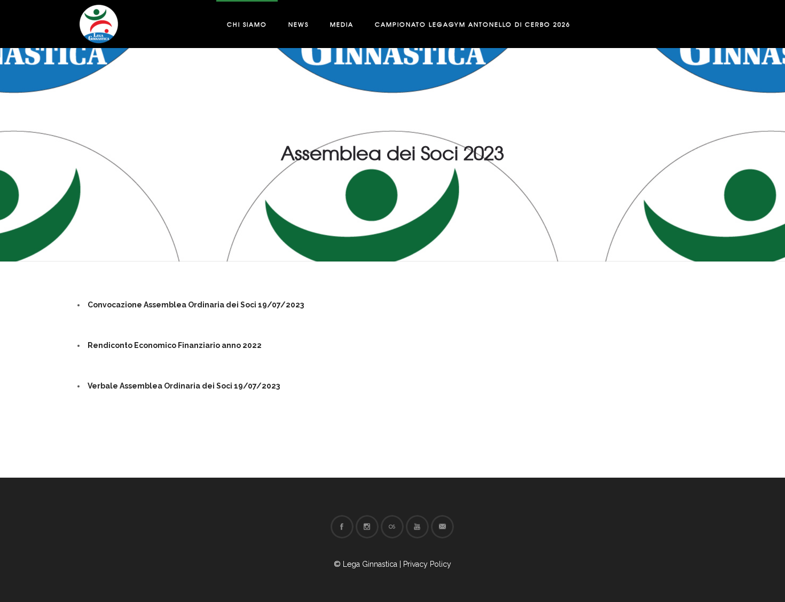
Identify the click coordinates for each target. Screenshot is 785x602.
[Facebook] (342, 526)
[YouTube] (417, 526)
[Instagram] (367, 526)
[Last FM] (392, 526)
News (298, 24)
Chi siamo (247, 24)
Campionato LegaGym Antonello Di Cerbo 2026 (472, 24)
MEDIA (342, 24)
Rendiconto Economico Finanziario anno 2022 (175, 345)
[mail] (442, 526)
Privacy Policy (427, 564)
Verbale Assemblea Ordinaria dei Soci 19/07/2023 (184, 386)
